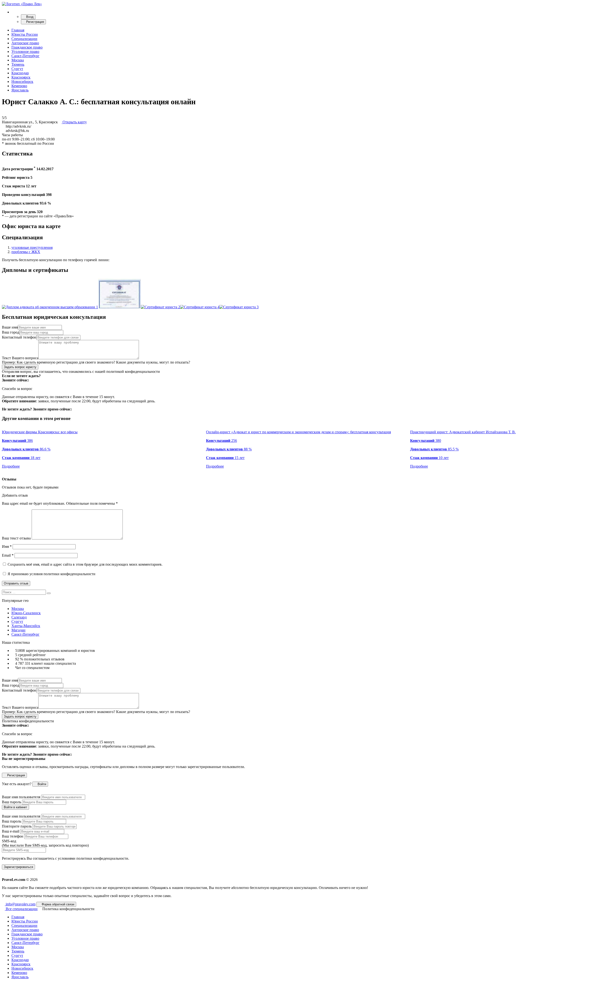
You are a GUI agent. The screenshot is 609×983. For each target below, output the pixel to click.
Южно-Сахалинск (26, 613)
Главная (17, 30)
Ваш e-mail (10, 831)
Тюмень (17, 64)
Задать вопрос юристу (20, 367)
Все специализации (21, 909)
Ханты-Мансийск (25, 626)
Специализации (24, 39)
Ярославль (20, 90)
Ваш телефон (12, 836)
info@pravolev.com (20, 904)
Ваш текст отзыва (16, 538)
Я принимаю (51, 574)
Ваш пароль (11, 802)
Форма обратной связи (57, 904)
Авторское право (25, 43)
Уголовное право (25, 52)
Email (8, 555)
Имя (7, 546)
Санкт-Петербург (25, 56)
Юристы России (24, 34)
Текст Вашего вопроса (20, 358)
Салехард (19, 617)
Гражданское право (27, 47)
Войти (41, 784)
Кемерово (19, 86)
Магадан (18, 630)
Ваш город (10, 332)
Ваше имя (10, 327)
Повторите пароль (17, 826)
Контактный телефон (19, 337)
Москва (17, 60)
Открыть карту (74, 122)
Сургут (17, 69)
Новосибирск (22, 82)
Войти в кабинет (15, 807)
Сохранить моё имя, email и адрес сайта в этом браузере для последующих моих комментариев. (85, 564)
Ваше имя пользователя (21, 797)
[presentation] (3, 471)
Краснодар (20, 73)
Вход (29, 17)
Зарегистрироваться (18, 867)
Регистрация (34, 22)
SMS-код (45, 843)
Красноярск (20, 77)
